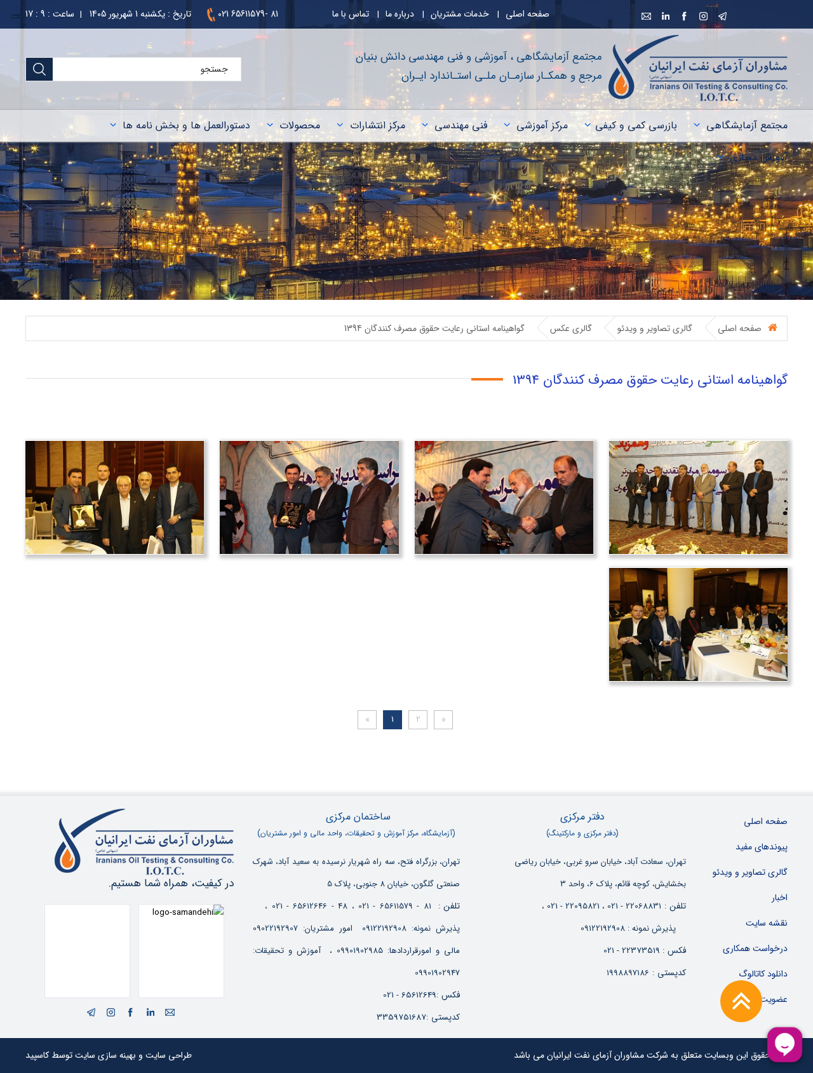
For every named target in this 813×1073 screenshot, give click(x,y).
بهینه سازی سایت (105, 1055)
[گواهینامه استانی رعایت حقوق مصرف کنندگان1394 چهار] (698, 624)
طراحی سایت (168, 1055)
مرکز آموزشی (542, 125)
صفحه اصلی (527, 14)
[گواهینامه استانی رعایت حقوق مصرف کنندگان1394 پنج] (114, 497)
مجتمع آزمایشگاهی (747, 125)
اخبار (780, 898)
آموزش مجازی (759, 157)
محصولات (299, 125)
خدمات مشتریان (460, 14)
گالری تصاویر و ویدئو (654, 328)
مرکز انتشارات (377, 125)
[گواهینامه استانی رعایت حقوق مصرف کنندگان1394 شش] (309, 497)
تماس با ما (350, 14)
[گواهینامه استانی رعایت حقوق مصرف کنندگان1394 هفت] (504, 497)
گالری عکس (571, 328)
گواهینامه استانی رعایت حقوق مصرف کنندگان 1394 (434, 328)
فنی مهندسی (460, 125)
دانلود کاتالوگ (763, 974)
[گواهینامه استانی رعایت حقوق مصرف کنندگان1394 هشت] (698, 497)
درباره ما (400, 14)
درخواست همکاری (755, 948)
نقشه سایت (767, 923)
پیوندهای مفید (762, 847)
